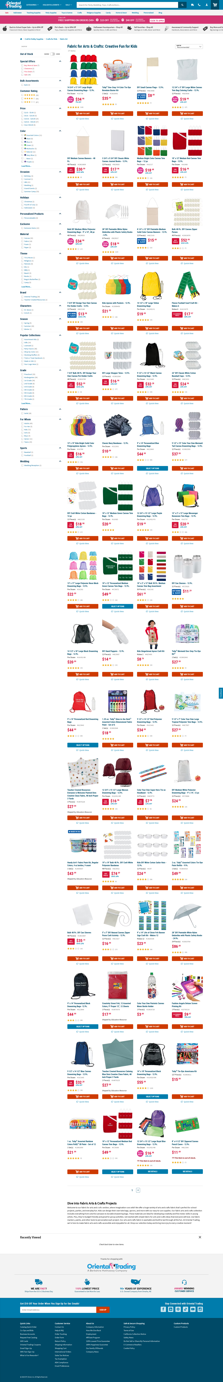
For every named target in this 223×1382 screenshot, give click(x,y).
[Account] (207, 5)
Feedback (221, 693)
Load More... (26, 166)
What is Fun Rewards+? (29, 1355)
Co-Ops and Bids (26, 1330)
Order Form (59, 1337)
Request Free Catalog (28, 1337)
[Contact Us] (199, 5)
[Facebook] (163, 1309)
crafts (99, 1207)
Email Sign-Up (26, 1348)
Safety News (128, 1337)
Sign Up (102, 1309)
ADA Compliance (61, 1362)
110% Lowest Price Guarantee (98, 1341)
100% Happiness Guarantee (97, 1344)
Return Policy (60, 1341)
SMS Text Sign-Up (27, 1351)
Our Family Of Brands (94, 1348)
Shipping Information (63, 1344)
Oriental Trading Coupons (30, 1344)
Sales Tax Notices (62, 1355)
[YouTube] (193, 1309)
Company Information (95, 1327)
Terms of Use (129, 1330)
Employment (91, 1334)
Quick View (84, 118)
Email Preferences (62, 1366)
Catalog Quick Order (28, 1327)
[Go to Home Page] (21, 39)
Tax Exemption (61, 1359)
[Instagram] (200, 1309)
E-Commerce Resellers (132, 1344)
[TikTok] (185, 1309)
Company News (92, 1351)
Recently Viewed (30, 1237)
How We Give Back (93, 1330)
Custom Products (181, 1327)
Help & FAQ (59, 1330)
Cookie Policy (129, 1348)
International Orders (63, 1351)
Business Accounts (27, 1334)
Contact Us (59, 1327)
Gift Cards (24, 1341)
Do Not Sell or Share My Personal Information (142, 1341)
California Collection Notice (135, 1334)
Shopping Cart (60, 1348)
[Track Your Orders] (192, 5)
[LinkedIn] (170, 1309)
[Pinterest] (178, 1309)
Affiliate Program (93, 1337)
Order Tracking (61, 1334)
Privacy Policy (129, 1327)
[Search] (182, 5)
